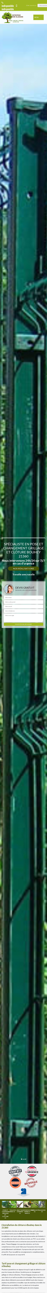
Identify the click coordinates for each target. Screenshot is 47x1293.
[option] (23, 646)
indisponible (8, 6)
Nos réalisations (23, 568)
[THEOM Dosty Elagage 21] (13, 17)
